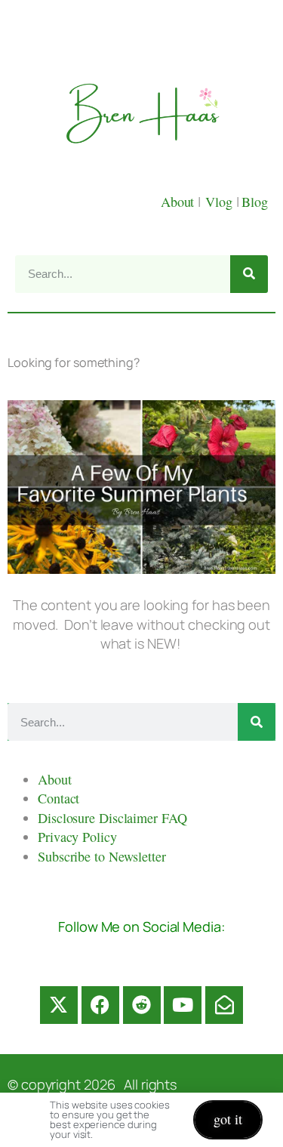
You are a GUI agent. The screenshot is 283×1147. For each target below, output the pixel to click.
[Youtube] (182, 1005)
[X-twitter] (59, 1005)
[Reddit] (142, 1005)
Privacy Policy (77, 837)
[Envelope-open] (224, 1005)
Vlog (220, 202)
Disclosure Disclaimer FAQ (112, 818)
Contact (58, 798)
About (179, 202)
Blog (254, 202)
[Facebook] (100, 1005)
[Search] (249, 274)
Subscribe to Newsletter (102, 856)
